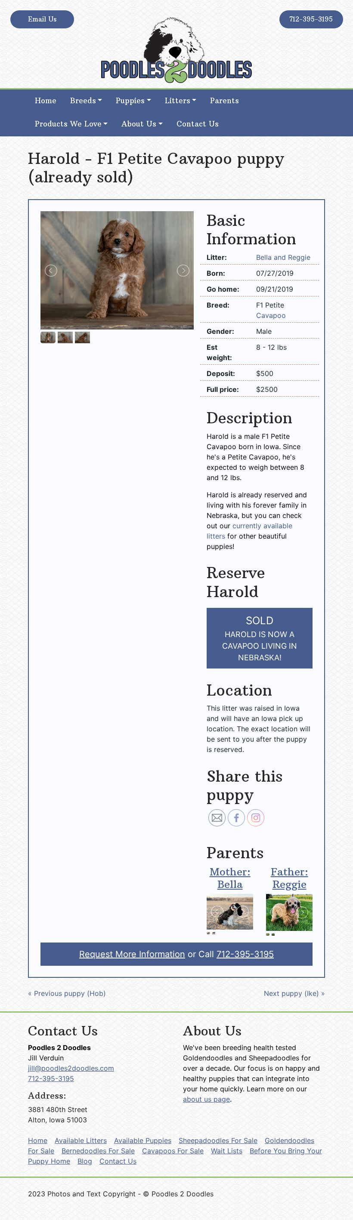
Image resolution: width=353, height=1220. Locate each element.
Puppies (130, 100)
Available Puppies (142, 1140)
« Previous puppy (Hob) (67, 993)
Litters (177, 100)
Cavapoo (271, 315)
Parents (224, 100)
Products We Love (68, 124)
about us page (206, 1099)
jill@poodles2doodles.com (71, 1068)
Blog (84, 1161)
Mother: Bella (230, 877)
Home (45, 100)
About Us (138, 124)
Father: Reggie (289, 877)
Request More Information (132, 954)
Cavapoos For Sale (173, 1150)
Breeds (83, 100)
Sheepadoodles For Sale (218, 1140)
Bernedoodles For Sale (98, 1150)
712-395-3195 (311, 19)
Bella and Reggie (283, 257)
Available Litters (81, 1140)
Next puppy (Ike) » (294, 993)
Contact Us (197, 124)
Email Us (42, 19)
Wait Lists (226, 1150)
